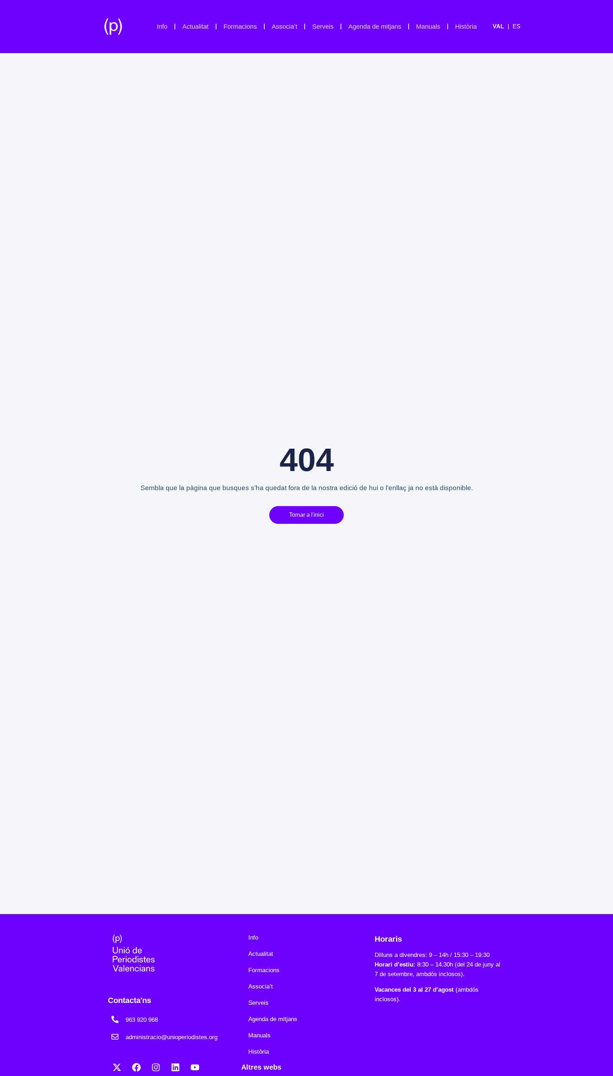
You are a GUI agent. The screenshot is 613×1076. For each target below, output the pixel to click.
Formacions (240, 26)
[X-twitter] (117, 1067)
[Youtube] (195, 1067)
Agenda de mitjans (374, 26)
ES (516, 26)
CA (503, 26)
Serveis (322, 26)
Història (466, 26)
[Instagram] (156, 1067)
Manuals (428, 26)
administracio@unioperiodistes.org (171, 1037)
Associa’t (284, 26)
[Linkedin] (175, 1067)
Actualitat (195, 26)
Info (162, 26)
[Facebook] (136, 1067)
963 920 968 (142, 1019)
